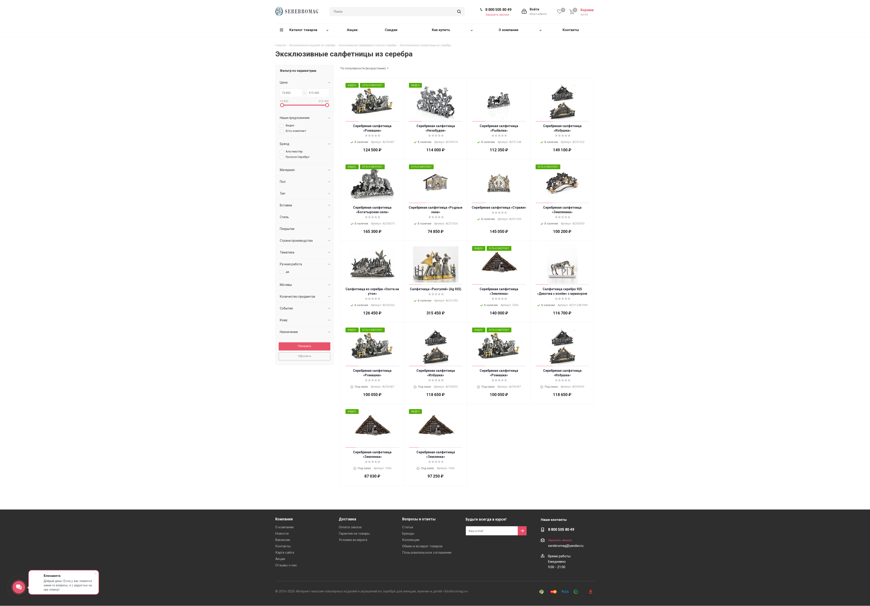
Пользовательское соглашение (427, 552)
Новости (282, 533)
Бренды (408, 533)
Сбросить (304, 356)
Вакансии (282, 540)
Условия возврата (353, 540)
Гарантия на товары (354, 533)
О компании (284, 527)
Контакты (283, 546)
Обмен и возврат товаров (422, 546)
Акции (280, 559)
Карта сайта (284, 552)
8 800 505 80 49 (498, 9)
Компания (284, 519)
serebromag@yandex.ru (565, 546)
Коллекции (410, 540)
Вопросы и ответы (418, 519)
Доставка (347, 519)
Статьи (407, 527)
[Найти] (459, 11)
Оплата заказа (350, 527)
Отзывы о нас (286, 565)
